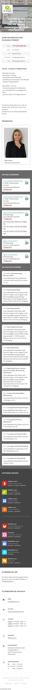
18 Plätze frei (7, 205)
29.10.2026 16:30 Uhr (13, 231)
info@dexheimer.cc (8, 581)
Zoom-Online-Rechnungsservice (13, 212)
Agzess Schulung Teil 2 (10, 255)
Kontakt (16, 683)
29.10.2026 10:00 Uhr (13, 226)
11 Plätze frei (7, 219)
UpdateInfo (23, 485)
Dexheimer (9, 2)
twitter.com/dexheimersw (16, 611)
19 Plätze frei (7, 247)
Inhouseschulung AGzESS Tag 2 (13, 197)
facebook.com (12, 638)
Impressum (24, 683)
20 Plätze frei (7, 189)
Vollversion (11, 485)
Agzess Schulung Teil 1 (10, 241)
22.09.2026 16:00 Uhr (13, 222)
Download (11, 494)
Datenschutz (8, 683)
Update (17, 485)
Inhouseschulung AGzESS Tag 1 (13, 181)
